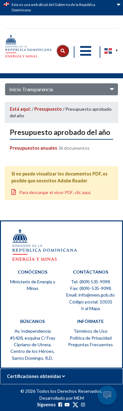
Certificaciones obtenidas (34, 376)
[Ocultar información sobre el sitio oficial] (117, 8)
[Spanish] (108, 51)
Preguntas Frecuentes (90, 344)
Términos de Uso (90, 331)
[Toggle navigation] (85, 51)
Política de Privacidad (91, 338)
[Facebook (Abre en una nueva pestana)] (60, 404)
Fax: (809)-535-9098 (90, 288)
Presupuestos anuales (34, 148)
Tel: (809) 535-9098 (90, 281)
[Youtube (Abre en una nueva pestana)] (67, 404)
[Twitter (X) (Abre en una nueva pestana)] (75, 404)
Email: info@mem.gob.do (90, 294)
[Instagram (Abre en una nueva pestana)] (83, 404)
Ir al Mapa (90, 308)
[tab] (61, 376)
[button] (62, 51)
